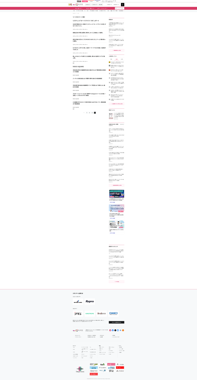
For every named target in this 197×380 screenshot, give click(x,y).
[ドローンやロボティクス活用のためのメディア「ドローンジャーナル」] (111, 371)
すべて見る (117, 281)
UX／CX (83, 354)
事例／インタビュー (111, 347)
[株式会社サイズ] (101, 314)
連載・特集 (100, 4)
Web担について (109, 4)
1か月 (122, 59)
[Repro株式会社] (90, 301)
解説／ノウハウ (102, 347)
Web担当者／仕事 (122, 10)
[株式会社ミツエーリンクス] (78, 301)
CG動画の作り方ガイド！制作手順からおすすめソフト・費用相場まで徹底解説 (89, 103)
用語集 (120, 352)
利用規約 (114, 335)
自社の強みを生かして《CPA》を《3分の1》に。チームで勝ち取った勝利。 (89, 40)
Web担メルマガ (95, 4)
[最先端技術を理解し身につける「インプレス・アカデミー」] (120, 371)
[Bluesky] (118, 330)
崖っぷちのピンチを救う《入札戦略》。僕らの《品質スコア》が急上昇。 (89, 57)
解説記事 (120, 347)
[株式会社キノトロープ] (90, 314)
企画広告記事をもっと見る (117, 185)
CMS (108, 10)
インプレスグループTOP (116, 336)
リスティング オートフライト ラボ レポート (80, 29)
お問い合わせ (102, 335)
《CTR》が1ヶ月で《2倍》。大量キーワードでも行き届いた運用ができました (89, 48)
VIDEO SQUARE (76, 75)
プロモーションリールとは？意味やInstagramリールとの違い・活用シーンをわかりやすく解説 (89, 94)
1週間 (117, 59)
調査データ (101, 348)
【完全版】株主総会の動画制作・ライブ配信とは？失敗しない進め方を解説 (89, 86)
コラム (100, 350)
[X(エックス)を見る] (115, 330)
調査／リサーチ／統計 (114, 10)
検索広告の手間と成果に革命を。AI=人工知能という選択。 (88, 32)
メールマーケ (75, 357)
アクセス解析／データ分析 (94, 10)
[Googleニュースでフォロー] (120, 330)
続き (73, 63)
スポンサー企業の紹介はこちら (116, 322)
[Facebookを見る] (113, 330)
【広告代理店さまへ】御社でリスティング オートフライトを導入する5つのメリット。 (89, 25)
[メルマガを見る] (110, 330)
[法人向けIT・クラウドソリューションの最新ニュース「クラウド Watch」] (94, 368)
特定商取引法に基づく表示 (91, 336)
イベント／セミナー (111, 352)
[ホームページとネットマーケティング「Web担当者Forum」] (111, 364)
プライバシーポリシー (78, 336)
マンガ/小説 (110, 350)
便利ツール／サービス (103, 352)
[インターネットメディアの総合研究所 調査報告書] (120, 364)
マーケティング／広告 (79, 10)
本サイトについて (77, 335)
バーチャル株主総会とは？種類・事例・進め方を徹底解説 (87, 78)
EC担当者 (91, 1)
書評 (109, 348)
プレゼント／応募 (121, 350)
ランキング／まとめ (102, 354)
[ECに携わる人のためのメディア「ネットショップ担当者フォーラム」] (120, 368)
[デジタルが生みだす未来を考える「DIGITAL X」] (103, 371)
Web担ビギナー (88, 4)
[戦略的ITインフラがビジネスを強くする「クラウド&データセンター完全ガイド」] (94, 364)
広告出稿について (116, 4)
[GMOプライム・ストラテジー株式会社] (113, 314)
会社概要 (101, 336)
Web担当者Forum (78, 4)
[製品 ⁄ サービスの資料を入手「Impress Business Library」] (94, 371)
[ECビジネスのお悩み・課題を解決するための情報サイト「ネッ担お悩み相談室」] (94, 374)
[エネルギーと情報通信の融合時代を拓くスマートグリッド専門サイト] (111, 368)
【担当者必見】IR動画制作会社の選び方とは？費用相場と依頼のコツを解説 (89, 71)
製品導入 (97, 1)
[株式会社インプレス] (80, 369)
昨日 (111, 59)
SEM (82, 357)
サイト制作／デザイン (103, 10)
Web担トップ (74, 13)
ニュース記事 (121, 348)
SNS (87, 10)
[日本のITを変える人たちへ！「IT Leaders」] (103, 368)
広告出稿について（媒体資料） (92, 335)
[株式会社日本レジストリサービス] (78, 314)
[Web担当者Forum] (78, 330)
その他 (91, 357)
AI (90, 347)
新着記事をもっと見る (117, 50)
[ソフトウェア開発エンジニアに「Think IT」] (103, 364)
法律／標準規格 (75, 354)
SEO (74, 10)
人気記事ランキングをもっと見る (117, 103)
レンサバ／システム (93, 354)
